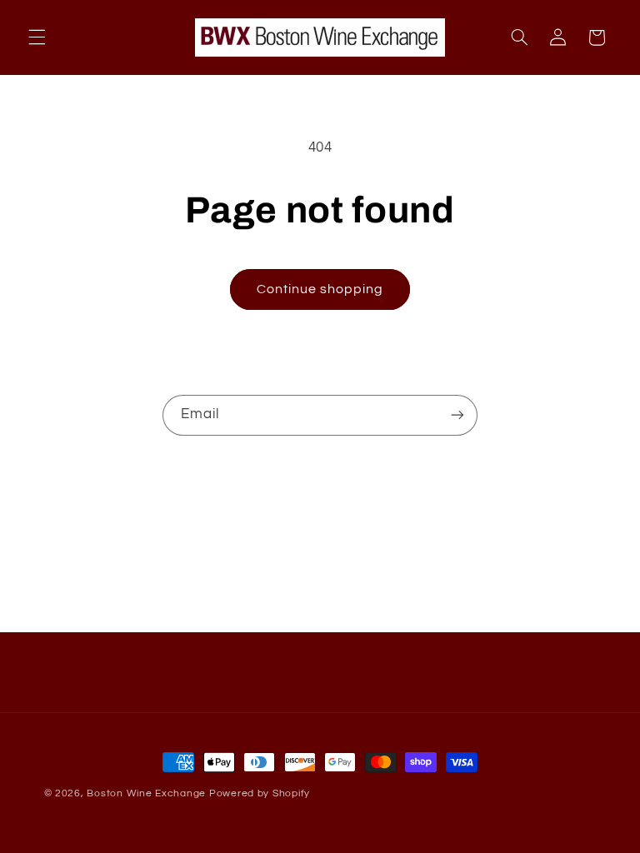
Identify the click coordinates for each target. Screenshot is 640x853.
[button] (37, 37)
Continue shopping (320, 289)
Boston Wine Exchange (146, 793)
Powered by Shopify (259, 793)
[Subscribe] (457, 415)
